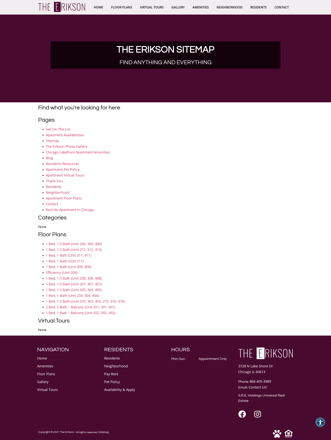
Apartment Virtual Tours (65, 175)
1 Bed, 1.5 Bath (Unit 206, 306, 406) (74, 243)
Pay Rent (111, 374)
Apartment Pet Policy (62, 169)
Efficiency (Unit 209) (61, 272)
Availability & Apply (119, 389)
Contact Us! (258, 387)
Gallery (178, 7)
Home (98, 7)
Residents (258, 7)
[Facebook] (242, 414)
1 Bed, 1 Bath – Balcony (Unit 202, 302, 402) (80, 312)
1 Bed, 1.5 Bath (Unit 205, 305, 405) (74, 289)
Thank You (54, 181)
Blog (49, 158)
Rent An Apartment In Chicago (70, 209)
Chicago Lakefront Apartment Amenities (78, 152)
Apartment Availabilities (65, 135)
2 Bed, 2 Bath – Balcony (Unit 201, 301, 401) (80, 307)
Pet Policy (112, 381)
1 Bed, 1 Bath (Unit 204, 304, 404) (72, 295)
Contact (281, 7)
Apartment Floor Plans (64, 198)
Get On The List (58, 129)
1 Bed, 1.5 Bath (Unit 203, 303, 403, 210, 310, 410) (85, 301)
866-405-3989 (260, 381)
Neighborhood (230, 7)
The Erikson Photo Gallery (66, 146)
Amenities (201, 7)
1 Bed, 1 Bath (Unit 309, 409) (68, 266)
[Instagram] (257, 414)
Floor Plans (121, 7)
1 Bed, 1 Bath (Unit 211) (65, 261)
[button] (320, 424)
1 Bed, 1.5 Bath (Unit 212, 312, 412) (74, 249)
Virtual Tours (152, 7)
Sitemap (52, 140)
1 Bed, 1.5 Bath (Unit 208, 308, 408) (74, 278)
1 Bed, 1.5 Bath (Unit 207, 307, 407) (74, 284)
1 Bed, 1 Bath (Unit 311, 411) (68, 255)
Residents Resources (62, 163)
